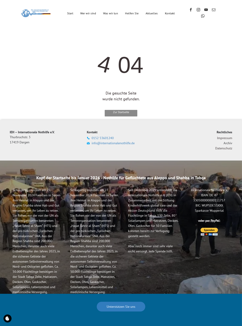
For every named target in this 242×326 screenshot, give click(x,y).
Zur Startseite (121, 112)
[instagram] (198, 10)
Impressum (224, 138)
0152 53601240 (103, 138)
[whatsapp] (203, 16)
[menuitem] (70, 13)
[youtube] (206, 10)
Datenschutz (223, 148)
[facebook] (190, 10)
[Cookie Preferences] (8, 318)
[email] (213, 10)
